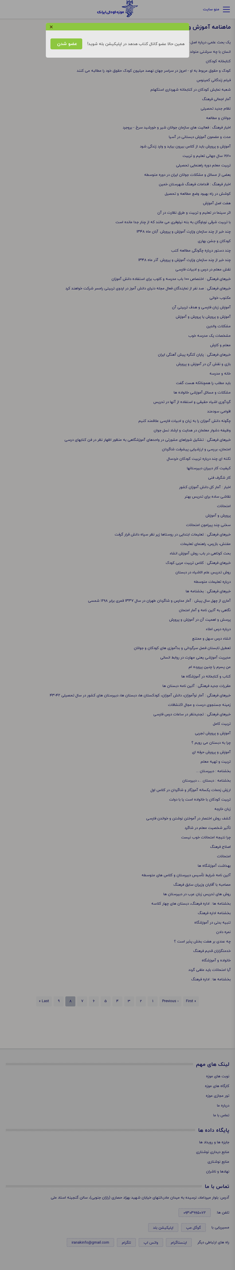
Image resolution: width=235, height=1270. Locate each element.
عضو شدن (66, 44)
